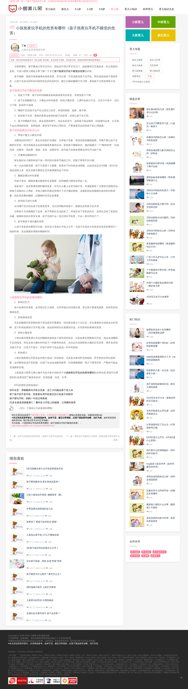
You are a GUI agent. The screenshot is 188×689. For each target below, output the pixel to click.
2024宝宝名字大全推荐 (157, 296)
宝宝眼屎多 (171, 658)
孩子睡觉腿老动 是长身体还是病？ (43, 481)
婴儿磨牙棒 (119, 660)
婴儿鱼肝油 (100, 668)
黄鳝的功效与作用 (37, 675)
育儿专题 (135, 49)
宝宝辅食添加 (169, 670)
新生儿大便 (153, 658)
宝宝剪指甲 (164, 666)
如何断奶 (129, 660)
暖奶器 (90, 670)
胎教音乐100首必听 (19, 658)
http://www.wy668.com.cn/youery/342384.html (33, 425)
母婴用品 (136, 76)
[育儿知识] (25, 9)
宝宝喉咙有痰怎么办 (38, 666)
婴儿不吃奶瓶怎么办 (20, 670)
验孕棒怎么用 (124, 673)
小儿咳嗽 (97, 666)
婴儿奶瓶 (128, 668)
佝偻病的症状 (158, 664)
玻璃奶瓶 (110, 668)
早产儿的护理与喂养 (126, 658)
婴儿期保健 (137, 71)
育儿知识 (50, 9)
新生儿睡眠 (16, 662)
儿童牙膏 (67, 673)
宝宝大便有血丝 (107, 664)
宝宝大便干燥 (68, 662)
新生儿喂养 (137, 60)
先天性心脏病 (56, 662)
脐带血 (162, 658)
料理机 (51, 673)
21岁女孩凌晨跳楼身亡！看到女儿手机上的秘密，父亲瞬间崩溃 (43, 402)
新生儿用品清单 (28, 660)
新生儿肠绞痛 (65, 660)
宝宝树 (145, 556)
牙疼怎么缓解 (156, 655)
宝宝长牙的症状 (171, 664)
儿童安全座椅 (25, 655)
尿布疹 (66, 668)
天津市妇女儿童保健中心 (58, 415)
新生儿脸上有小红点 (30, 662)
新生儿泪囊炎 (87, 660)
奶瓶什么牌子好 (80, 670)
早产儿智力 (112, 658)
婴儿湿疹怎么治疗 (121, 666)
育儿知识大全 (166, 9)
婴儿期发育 (155, 71)
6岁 (83, 655)
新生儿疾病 (137, 65)
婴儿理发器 (109, 660)
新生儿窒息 (16, 660)
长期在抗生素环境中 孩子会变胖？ (43, 613)
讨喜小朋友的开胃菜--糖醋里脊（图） (44, 494)
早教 (150, 76)
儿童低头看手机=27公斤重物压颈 (42, 535)
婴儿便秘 (65, 664)
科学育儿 (148, 9)
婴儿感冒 (148, 662)
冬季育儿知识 (74, 655)
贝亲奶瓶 (119, 668)
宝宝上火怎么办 (56, 668)
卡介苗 (48, 660)
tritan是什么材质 (141, 82)
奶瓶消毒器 (138, 668)
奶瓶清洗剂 (99, 670)
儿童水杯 (34, 673)
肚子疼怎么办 (136, 673)
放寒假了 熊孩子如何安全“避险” (41, 521)
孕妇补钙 (47, 664)
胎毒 (93, 662)
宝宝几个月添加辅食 (21, 673)
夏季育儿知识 (50, 655)
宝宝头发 (174, 666)
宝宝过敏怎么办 (125, 662)
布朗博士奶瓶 (66, 670)
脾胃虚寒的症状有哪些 (153, 673)
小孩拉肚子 (13, 666)
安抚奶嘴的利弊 (112, 670)
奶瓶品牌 (148, 668)
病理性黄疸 (79, 658)
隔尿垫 (84, 673)
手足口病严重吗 (74, 666)
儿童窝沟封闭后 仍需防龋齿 (39, 600)
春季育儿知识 (37, 655)
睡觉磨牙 (51, 666)
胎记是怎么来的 (57, 658)
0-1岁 (78, 9)
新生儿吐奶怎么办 (119, 655)
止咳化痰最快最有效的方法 (106, 673)
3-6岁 (102, 9)
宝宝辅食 (138, 660)
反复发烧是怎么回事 (20, 675)
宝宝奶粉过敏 (138, 662)
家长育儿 (163, 35)
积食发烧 (28, 668)
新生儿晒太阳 (141, 658)
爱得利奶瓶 (46, 670)
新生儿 (65, 9)
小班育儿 (138, 22)
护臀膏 (59, 673)
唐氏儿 (55, 660)
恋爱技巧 (66, 675)
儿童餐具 (90, 668)
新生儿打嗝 (132, 655)
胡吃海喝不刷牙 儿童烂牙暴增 (41, 587)
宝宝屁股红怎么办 (16, 668)
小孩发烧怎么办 (121, 664)
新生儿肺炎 (44, 662)
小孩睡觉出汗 (160, 660)
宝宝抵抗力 (134, 664)
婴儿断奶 (20, 664)
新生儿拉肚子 (104, 655)
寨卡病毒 (76, 660)
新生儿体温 (101, 658)
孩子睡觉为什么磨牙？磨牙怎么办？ (44, 574)
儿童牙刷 (76, 673)
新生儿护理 (155, 60)
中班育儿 (163, 22)
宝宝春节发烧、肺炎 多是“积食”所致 (44, 561)
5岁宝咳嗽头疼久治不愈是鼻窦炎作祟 (44, 468)
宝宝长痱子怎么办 (41, 668)
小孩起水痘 (107, 666)
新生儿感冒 (98, 660)
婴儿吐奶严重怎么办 (162, 662)
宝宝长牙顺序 (76, 664)
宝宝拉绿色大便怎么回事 (107, 662)
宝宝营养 (154, 65)
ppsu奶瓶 (166, 668)
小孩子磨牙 (61, 666)
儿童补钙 (38, 664)
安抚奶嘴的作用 (144, 670)
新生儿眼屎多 (143, 655)
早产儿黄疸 (69, 658)
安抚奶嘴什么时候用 (128, 670)
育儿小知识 (131, 9)
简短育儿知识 (92, 655)
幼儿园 (115, 9)
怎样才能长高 (87, 666)
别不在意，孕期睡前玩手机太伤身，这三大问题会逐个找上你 (41, 390)
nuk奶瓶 (56, 670)
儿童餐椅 (43, 673)
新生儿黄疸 (90, 658)
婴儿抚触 (56, 664)
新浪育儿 (155, 556)
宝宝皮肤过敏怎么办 (138, 666)
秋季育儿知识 (62, 655)
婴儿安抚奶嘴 (157, 670)
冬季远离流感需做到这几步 (39, 508)
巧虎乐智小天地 (37, 415)
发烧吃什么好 (145, 664)
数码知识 (30, 652)
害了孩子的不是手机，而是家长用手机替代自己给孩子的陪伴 (41, 394)
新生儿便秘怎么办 (78, 668)
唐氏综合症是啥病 (83, 662)
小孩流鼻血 (24, 666)
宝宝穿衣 (40, 660)
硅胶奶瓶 (157, 668)
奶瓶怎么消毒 (35, 670)
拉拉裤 (91, 673)
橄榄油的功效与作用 (53, 675)
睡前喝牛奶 (148, 660)
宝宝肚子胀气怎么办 (91, 664)
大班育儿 (138, 35)
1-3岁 (90, 9)
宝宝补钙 (29, 664)
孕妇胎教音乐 (34, 658)
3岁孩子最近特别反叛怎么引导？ (42, 548)
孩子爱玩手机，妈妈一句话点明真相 (28, 398)
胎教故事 (45, 658)
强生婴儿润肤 (153, 666)
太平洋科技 (21, 652)
